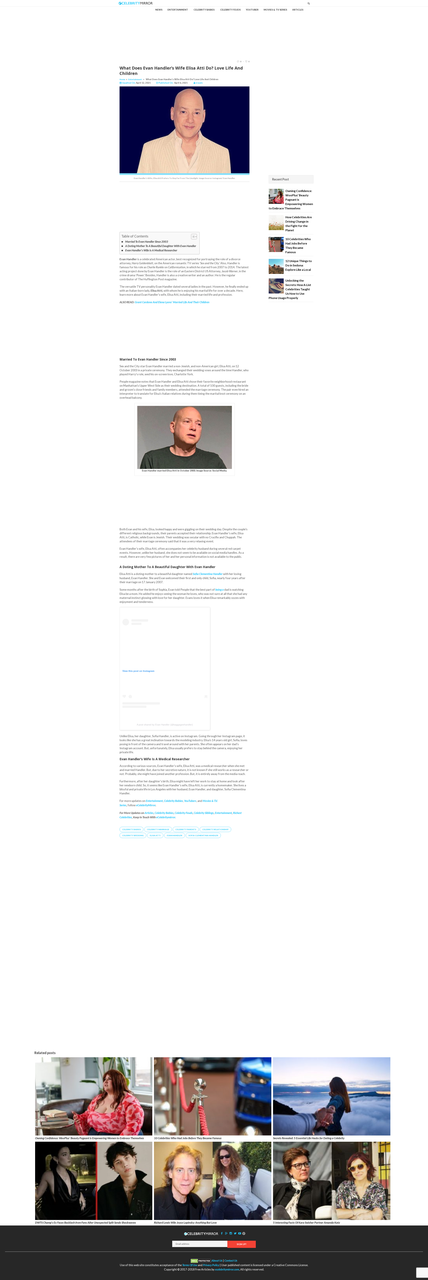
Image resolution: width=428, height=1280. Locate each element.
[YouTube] (240, 1233)
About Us (216, 1260)
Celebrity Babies (164, 813)
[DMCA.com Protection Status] (201, 1260)
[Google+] (226, 1233)
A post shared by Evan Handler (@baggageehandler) (165, 724)
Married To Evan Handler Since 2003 (146, 241)
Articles (149, 813)
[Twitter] (235, 1233)
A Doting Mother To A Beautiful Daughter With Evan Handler (160, 246)
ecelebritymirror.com (227, 1269)
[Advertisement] (214, 30)
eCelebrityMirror (145, 805)
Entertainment (135, 79)
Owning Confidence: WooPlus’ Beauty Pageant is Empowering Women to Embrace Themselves (89, 1138)
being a (219, 589)
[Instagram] (231, 1233)
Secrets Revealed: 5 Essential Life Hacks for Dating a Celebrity (308, 1138)
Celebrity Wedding (133, 835)
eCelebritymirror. (166, 817)
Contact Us (230, 1260)
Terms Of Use (189, 1265)
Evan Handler (174, 835)
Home (122, 79)
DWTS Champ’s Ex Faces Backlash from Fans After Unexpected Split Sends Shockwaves (85, 1222)
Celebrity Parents (185, 829)
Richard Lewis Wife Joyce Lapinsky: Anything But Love (185, 1222)
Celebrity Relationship (215, 829)
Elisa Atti (155, 835)
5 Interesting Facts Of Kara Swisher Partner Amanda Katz (306, 1222)
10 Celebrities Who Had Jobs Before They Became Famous (188, 1138)
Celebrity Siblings (204, 813)
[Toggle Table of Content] (192, 236)
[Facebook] (222, 1233)
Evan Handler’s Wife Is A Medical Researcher (151, 250)
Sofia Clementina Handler (203, 835)
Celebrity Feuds (184, 813)
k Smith (199, 83)
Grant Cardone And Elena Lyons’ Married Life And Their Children (172, 302)
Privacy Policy (211, 1265)
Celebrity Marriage (158, 829)
